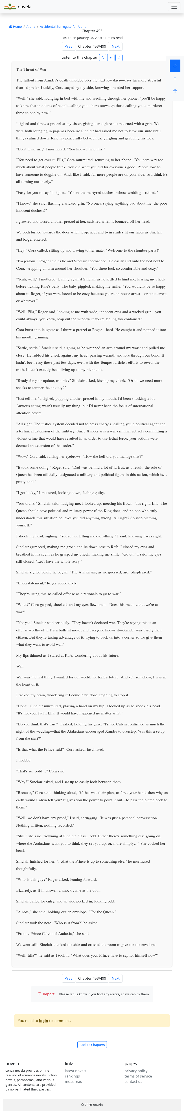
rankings (72, 1076)
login (43, 1020)
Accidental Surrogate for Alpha (63, 26)
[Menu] (175, 78)
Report (49, 994)
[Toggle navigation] (174, 6)
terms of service (138, 1076)
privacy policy (136, 1070)
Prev (68, 46)
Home (17, 26)
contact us (133, 1081)
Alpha (30, 26)
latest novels (75, 1070)
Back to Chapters (92, 1045)
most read (73, 1081)
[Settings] (175, 91)
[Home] (175, 66)
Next (116, 46)
